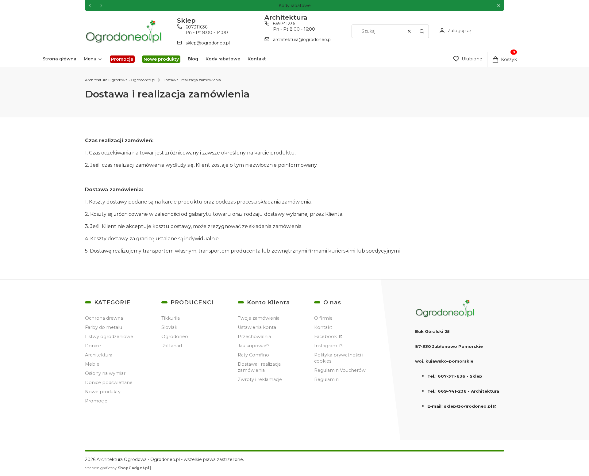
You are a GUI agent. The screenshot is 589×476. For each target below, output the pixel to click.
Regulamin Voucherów (340, 370)
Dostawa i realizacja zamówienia (259, 367)
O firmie (323, 318)
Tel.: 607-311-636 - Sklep (454, 376)
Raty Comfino (253, 355)
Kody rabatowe (295, 5)
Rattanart (172, 345)
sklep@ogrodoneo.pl (208, 43)
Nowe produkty (103, 391)
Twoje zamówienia (258, 318)
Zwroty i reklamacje (260, 379)
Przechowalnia (254, 336)
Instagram (326, 345)
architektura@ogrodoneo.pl (302, 39)
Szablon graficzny (117, 468)
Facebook (326, 336)
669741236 (284, 23)
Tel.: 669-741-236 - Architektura (463, 391)
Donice (93, 345)
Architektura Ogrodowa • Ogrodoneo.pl (120, 80)
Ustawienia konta (257, 327)
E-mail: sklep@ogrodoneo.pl (459, 406)
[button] (498, 5)
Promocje (96, 401)
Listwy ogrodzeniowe (109, 336)
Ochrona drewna (104, 318)
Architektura (98, 355)
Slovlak (169, 327)
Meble (92, 364)
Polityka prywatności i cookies (338, 358)
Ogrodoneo (174, 336)
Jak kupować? (254, 345)
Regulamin (326, 379)
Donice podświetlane (109, 382)
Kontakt (323, 327)
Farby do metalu (103, 327)
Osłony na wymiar (105, 373)
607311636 (196, 27)
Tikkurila (170, 318)
